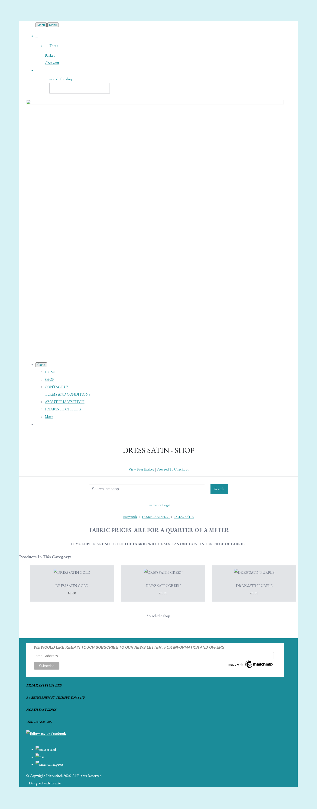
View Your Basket (141, 469)
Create (56, 783)
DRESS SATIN (184, 517)
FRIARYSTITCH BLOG (63, 409)
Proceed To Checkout (173, 469)
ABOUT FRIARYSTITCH (64, 401)
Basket (50, 55)
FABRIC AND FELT (156, 517)
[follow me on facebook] (46, 733)
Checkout (52, 62)
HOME (50, 372)
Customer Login (159, 505)
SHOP (49, 379)
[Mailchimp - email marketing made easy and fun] (250, 668)
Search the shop (158, 615)
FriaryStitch (130, 517)
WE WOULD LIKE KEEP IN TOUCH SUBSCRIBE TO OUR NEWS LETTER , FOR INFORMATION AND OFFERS (129, 647)
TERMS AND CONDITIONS (67, 394)
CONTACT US (56, 386)
